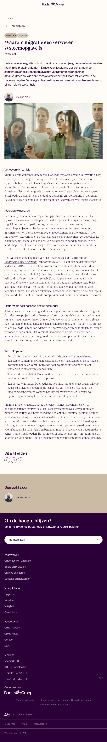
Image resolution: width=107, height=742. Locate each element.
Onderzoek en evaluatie (17, 560)
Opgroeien (10, 594)
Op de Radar (11, 633)
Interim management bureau (53, 700)
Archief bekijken (69, 526)
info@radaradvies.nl (15, 679)
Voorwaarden (40, 724)
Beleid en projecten (15, 566)
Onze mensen (12, 627)
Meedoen (11, 35)
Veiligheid (9, 606)
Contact (8, 639)
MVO (7, 645)
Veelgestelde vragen (26, 700)
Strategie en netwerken (17, 578)
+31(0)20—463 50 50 (16, 673)
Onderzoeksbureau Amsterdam (53, 704)
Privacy (24, 724)
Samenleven (11, 612)
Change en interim (14, 572)
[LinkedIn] (99, 677)
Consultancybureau (81, 700)
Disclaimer (9, 724)
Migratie (23, 35)
